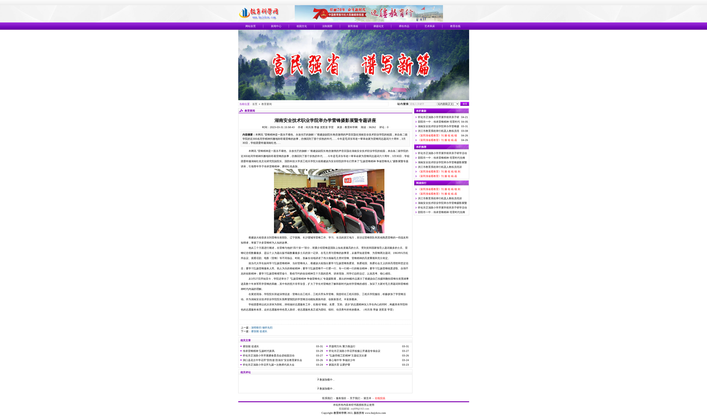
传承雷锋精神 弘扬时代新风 (259, 350)
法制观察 (327, 26)
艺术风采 (430, 26)
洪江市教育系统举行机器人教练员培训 (440, 166)
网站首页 (250, 26)
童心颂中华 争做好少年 (342, 360)
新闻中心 (276, 26)
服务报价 (341, 398)
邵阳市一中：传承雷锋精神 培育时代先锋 (441, 157)
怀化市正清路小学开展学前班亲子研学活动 (442, 153)
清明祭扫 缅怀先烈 (261, 327)
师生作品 (404, 26)
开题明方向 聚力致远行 (342, 346)
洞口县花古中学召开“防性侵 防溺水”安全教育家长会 (272, 360)
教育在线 (455, 26)
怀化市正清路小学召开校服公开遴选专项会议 (354, 350)
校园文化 (302, 26)
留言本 (367, 398)
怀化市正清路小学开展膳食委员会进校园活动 (268, 355)
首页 (254, 104)
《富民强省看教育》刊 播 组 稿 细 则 (439, 171)
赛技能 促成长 (259, 331)
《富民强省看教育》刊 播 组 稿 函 (437, 140)
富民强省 (353, 26)
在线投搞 (380, 398)
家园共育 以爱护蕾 (339, 364)
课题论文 (378, 26)
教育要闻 (266, 104)
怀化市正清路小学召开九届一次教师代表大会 (268, 364)
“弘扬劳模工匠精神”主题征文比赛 (348, 355)
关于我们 (355, 398)
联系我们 (327, 398)
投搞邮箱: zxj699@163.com (353, 408)
